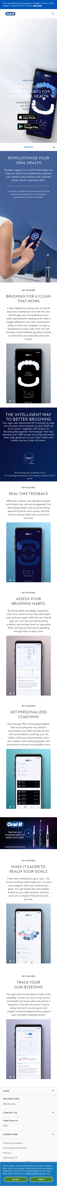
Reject (41, 1179)
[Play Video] (10, 401)
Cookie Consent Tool (33, 1174)
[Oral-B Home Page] (10, 13)
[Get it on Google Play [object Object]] (28, 126)
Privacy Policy (32, 1171)
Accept (15, 1179)
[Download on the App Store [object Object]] (28, 117)
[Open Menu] (53, 13)
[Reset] (14, 401)
